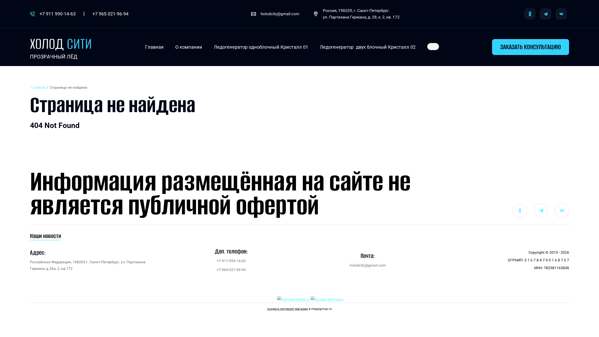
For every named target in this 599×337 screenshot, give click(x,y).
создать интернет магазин (287, 309)
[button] (530, 47)
